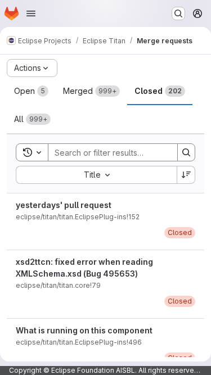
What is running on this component (84, 330)
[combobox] (96, 175)
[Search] (186, 152)
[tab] (31, 91)
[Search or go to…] (178, 13)
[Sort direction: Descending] (186, 175)
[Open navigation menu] (31, 13)
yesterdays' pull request (63, 205)
